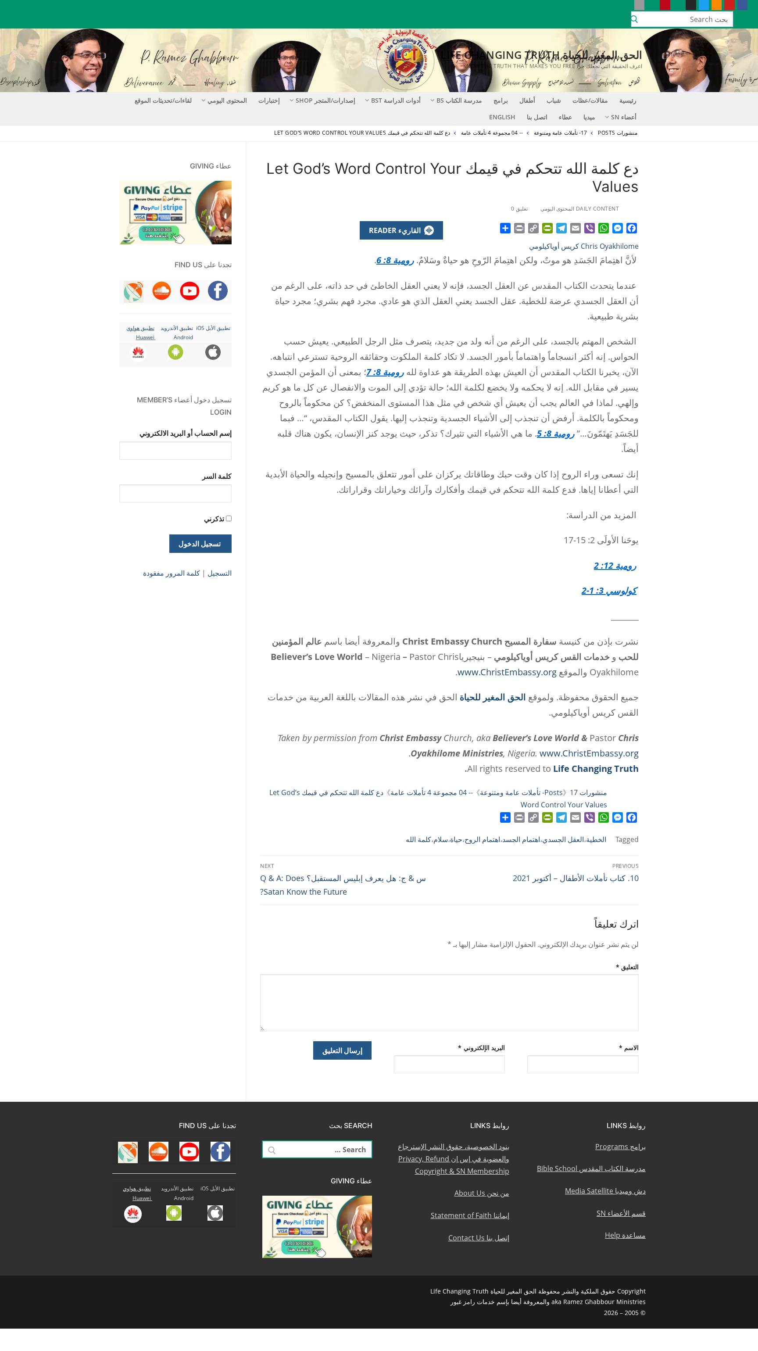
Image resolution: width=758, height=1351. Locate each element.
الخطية (596, 839)
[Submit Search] (634, 19)
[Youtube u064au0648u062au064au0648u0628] (729, 5)
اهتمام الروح (482, 839)
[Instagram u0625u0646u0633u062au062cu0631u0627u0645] (691, 5)
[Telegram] (561, 228)
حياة (456, 839)
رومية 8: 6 (395, 260)
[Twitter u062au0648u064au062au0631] (704, 5)
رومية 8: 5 (556, 433)
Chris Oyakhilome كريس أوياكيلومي (584, 246)
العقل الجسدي (563, 839)
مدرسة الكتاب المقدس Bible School (591, 1168)
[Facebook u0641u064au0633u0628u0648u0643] (742, 5)
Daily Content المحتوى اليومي (580, 208)
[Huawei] (626, 5)
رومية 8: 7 (385, 372)
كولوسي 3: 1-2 (609, 590)
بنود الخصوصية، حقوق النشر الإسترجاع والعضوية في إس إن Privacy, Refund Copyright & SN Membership (453, 1159)
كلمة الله (418, 839)
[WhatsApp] (604, 228)
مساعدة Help (625, 1235)
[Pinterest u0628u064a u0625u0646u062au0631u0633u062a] (665, 5)
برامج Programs (620, 1146)
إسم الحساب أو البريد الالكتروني (185, 433)
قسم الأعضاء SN (621, 1213)
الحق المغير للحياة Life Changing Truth (541, 54)
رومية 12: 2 (615, 565)
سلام (440, 839)
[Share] (505, 228)
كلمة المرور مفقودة (171, 573)
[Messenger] (618, 228)
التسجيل (219, 573)
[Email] (575, 228)
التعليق (627, 967)
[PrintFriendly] (547, 228)
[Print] (519, 228)
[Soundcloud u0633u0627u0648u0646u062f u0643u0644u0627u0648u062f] (717, 5)
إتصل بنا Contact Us (478, 1238)
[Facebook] (632, 228)
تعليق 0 (520, 208)
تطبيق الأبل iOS (213, 328)
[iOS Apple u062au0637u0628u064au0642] (639, 5)
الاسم (629, 1047)
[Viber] (590, 228)
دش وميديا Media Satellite (605, 1191)
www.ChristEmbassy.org (507, 672)
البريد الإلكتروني (481, 1047)
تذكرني (214, 518)
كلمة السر (217, 476)
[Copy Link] (533, 228)
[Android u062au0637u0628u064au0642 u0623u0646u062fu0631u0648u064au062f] (652, 5)
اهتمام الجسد (521, 839)
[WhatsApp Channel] (678, 5)
